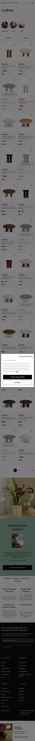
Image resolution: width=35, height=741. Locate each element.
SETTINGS (17, 382)
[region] (17, 370)
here (17, 371)
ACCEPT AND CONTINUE (17, 377)
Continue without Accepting (26, 356)
